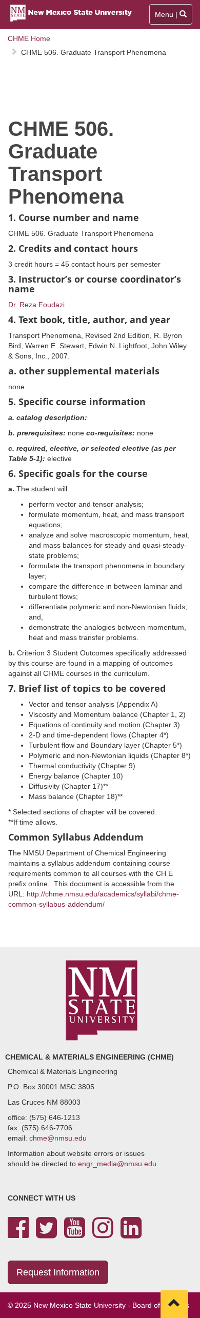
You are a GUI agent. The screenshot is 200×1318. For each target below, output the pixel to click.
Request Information (57, 1272)
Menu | (171, 17)
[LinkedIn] (131, 1234)
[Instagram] (102, 1234)
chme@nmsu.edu (58, 1138)
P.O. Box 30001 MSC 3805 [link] (51, 1087)
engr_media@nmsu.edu (117, 1164)
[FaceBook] (18, 1234)
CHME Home (29, 38)
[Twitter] (46, 1234)
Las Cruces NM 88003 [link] (44, 1102)
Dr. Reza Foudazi (36, 305)
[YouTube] (74, 1234)
